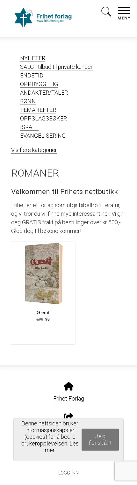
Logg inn (68, 473)
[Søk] (106, 13)
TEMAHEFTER (38, 109)
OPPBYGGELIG (39, 84)
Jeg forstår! (100, 439)
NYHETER (32, 58)
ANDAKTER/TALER (44, 92)
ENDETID (31, 75)
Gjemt (43, 312)
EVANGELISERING (43, 135)
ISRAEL (29, 127)
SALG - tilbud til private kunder (56, 66)
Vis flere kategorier (34, 150)
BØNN (28, 101)
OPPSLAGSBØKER (43, 118)
